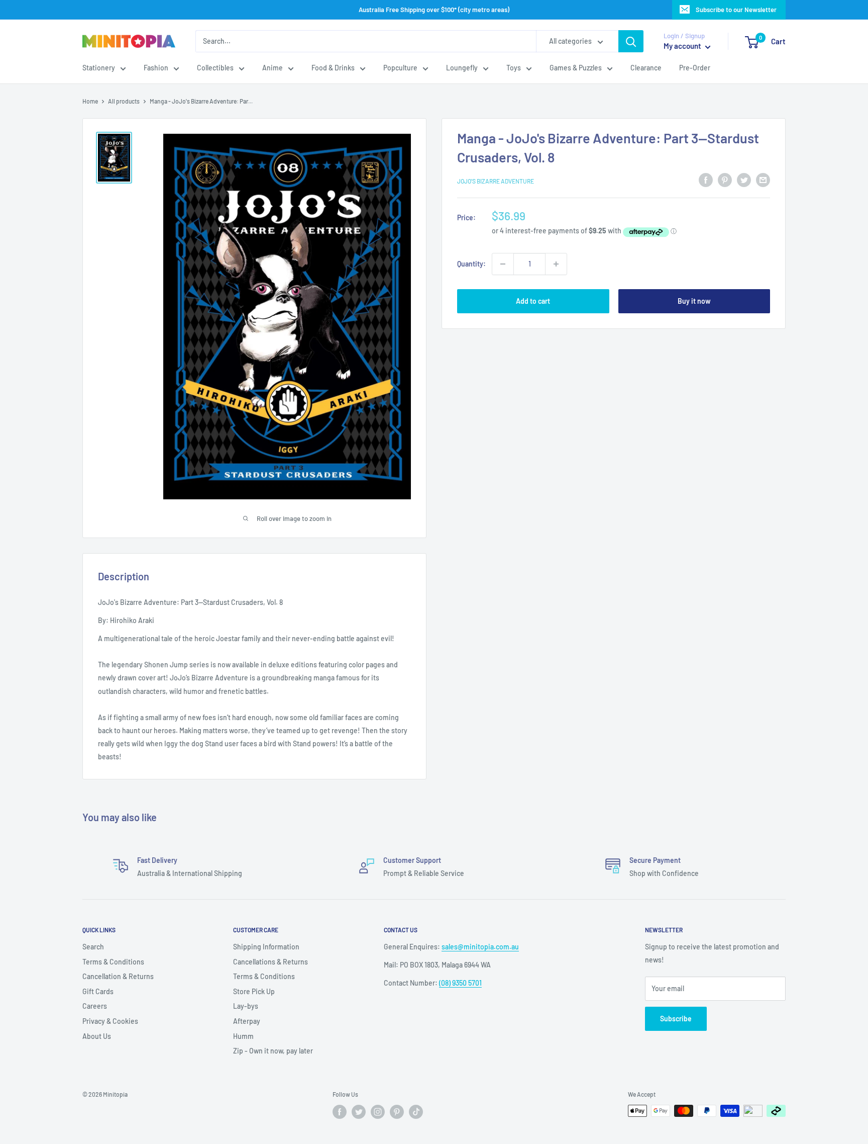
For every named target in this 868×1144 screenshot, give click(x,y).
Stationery (98, 68)
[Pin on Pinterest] (725, 179)
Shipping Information (266, 946)
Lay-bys (245, 1006)
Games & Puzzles (576, 68)
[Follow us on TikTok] (416, 1112)
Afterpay (246, 1021)
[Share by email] (763, 179)
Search (93, 946)
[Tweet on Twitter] (744, 179)
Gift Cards (98, 991)
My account (683, 46)
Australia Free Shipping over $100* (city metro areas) (434, 10)
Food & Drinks (333, 68)
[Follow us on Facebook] (340, 1112)
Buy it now (694, 301)
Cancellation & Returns (118, 976)
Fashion (156, 68)
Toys (513, 68)
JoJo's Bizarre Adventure (495, 181)
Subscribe (676, 1018)
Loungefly (462, 68)
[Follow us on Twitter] (359, 1112)
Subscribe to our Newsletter (736, 10)
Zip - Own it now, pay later (273, 1050)
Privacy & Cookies (110, 1021)
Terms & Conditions (113, 961)
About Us (96, 1036)
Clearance (646, 68)
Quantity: (471, 263)
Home (90, 101)
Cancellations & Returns (270, 961)
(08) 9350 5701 (460, 983)
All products (124, 101)
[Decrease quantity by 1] (502, 264)
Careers (94, 1006)
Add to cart (533, 301)
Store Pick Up (254, 991)
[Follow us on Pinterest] (397, 1112)
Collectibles (215, 68)
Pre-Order (694, 68)
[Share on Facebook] (706, 179)
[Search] (630, 41)
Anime (272, 68)
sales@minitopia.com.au (480, 946)
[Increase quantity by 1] (556, 264)
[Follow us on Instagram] (378, 1112)
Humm (243, 1036)
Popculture (400, 68)
